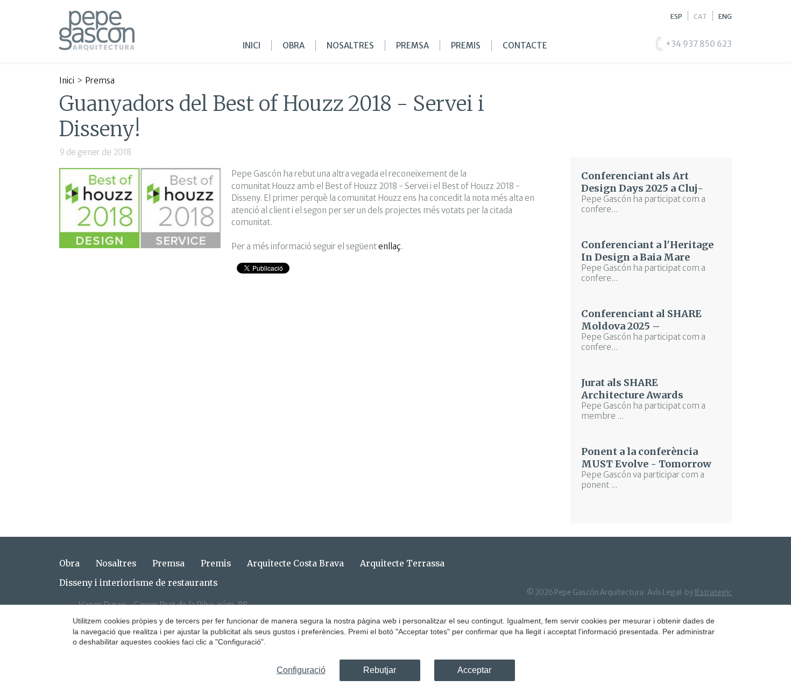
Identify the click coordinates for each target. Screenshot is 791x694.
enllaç (389, 246)
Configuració (301, 670)
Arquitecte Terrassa (402, 563)
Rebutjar (379, 670)
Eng (725, 16)
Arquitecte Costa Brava (295, 563)
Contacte (525, 45)
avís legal (664, 592)
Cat (700, 16)
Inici (251, 45)
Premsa (412, 45)
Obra (293, 45)
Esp (676, 16)
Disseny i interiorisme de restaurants (138, 583)
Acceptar (474, 670)
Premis (466, 45)
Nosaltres (350, 45)
